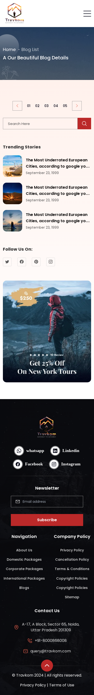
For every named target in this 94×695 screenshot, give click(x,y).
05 (65, 105)
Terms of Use (61, 685)
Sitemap (72, 597)
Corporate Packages (24, 568)
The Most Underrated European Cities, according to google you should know (57, 166)
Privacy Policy (72, 550)
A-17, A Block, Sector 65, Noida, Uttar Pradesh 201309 (50, 627)
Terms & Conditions (72, 568)
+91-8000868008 (51, 640)
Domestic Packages (24, 559)
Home (9, 49)
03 (46, 105)
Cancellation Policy (72, 559)
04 (56, 105)
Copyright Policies (72, 578)
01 (28, 105)
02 (37, 105)
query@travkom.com (50, 651)
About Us (24, 550)
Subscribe (47, 520)
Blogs (24, 587)
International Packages (24, 578)
